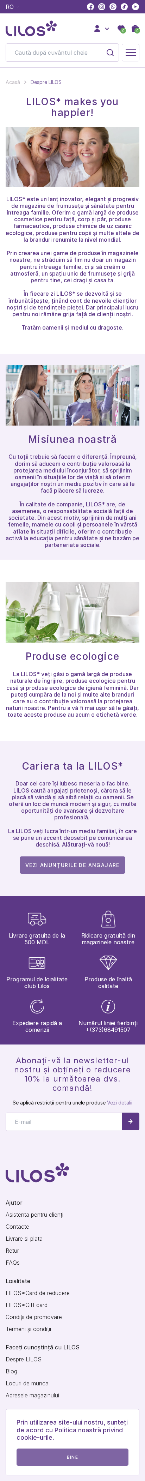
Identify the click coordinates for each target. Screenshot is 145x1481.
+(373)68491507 (108, 1029)
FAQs (13, 1262)
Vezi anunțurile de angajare (72, 865)
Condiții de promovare (34, 1317)
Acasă (13, 82)
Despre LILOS (24, 1359)
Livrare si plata (24, 1238)
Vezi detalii (119, 1103)
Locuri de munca (27, 1383)
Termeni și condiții (28, 1329)
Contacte (17, 1226)
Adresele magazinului (32, 1395)
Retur (12, 1250)
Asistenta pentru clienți (34, 1214)
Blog (11, 1371)
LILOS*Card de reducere (38, 1293)
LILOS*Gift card (27, 1305)
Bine (72, 1457)
